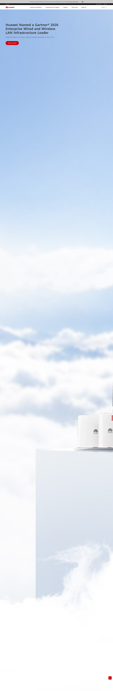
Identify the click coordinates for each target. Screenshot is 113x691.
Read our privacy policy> (73, 1)
